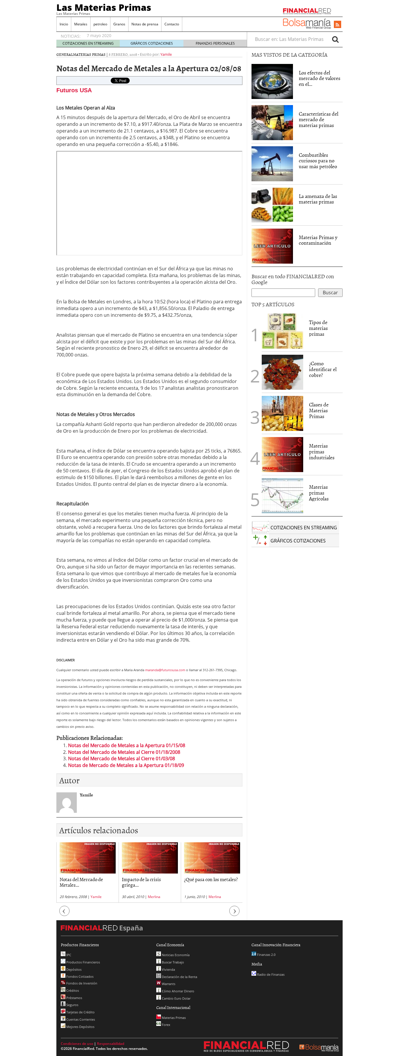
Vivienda (168, 969)
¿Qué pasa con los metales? (211, 879)
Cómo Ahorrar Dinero (177, 991)
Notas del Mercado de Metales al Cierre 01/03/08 (121, 758)
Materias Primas (89, 54)
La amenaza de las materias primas (318, 199)
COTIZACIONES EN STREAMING (88, 43)
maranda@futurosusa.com (165, 670)
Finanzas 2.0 (265, 954)
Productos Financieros (82, 962)
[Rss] (337, 25)
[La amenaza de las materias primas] (272, 204)
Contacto (171, 24)
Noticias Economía (175, 955)
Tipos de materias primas (318, 328)
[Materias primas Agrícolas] (282, 495)
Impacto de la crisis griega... (141, 881)
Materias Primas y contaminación (318, 240)
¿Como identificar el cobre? (322, 369)
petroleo (100, 24)
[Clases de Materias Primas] (282, 413)
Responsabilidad (110, 1043)
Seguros (71, 1005)
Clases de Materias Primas (319, 410)
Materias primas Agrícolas (319, 492)
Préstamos (73, 998)
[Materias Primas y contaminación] (272, 245)
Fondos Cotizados (79, 976)
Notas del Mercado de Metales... (81, 881)
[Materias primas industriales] (282, 454)
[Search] (335, 39)
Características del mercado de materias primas (318, 119)
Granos (119, 24)
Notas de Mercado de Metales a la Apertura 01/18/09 (126, 765)
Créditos (72, 990)
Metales (80, 24)
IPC (68, 955)
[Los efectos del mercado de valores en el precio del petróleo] (272, 81)
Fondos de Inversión (81, 983)
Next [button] (234, 914)
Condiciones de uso (77, 1043)
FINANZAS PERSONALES (215, 43)
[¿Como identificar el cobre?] (282, 371)
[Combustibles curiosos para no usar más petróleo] (272, 163)
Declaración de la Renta (179, 977)
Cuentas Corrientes (80, 1019)
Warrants (168, 984)
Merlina (154, 896)
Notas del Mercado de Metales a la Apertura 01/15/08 (126, 745)
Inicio (64, 24)
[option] (87, 872)
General (64, 54)
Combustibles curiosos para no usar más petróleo (318, 161)
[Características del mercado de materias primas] (272, 122)
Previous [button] (65, 914)
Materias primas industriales (321, 451)
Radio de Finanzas (270, 974)
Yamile (166, 54)
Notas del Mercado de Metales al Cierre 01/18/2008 (124, 752)
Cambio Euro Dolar (175, 998)
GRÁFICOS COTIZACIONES (152, 43)
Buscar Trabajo (172, 962)
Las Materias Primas (103, 7)
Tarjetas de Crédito (80, 1012)
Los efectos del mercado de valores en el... (319, 78)
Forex (165, 1024)
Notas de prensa (144, 24)
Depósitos (73, 969)
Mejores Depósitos (79, 1026)
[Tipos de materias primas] (282, 330)
